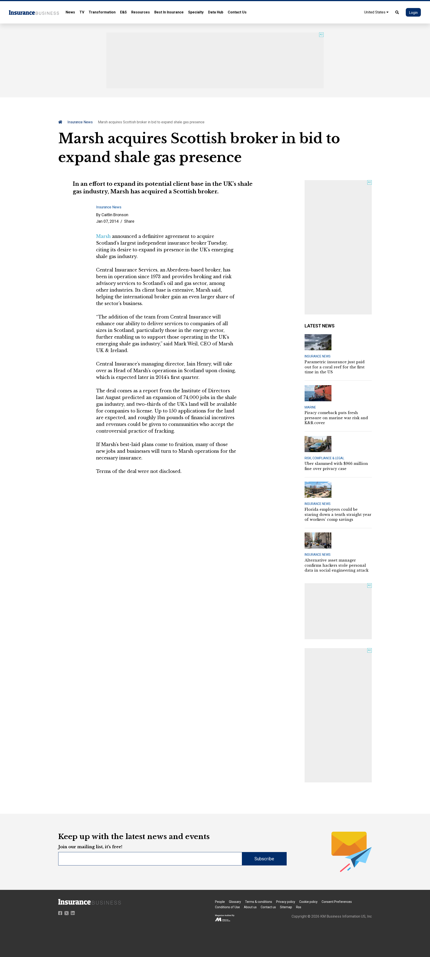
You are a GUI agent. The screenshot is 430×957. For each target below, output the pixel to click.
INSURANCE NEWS (318, 356)
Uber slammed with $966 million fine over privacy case (336, 466)
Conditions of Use (227, 907)
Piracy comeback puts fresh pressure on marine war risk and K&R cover (336, 417)
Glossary (235, 902)
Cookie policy (308, 902)
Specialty (196, 12)
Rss (298, 907)
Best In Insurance (169, 12)
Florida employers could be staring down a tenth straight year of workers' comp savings (338, 514)
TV (82, 12)
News (70, 12)
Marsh (103, 236)
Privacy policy (285, 902)
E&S (123, 12)
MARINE (310, 407)
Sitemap (286, 907)
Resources (140, 12)
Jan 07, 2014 (107, 221)
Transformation (102, 12)
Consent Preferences (337, 902)
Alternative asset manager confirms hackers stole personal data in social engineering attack (336, 565)
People (220, 902)
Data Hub (215, 12)
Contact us (268, 907)
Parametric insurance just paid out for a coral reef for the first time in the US (335, 367)
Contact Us (237, 12)
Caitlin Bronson (114, 214)
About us (250, 907)
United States (375, 12)
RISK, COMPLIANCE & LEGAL (324, 458)
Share (129, 221)
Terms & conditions (258, 902)
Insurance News (80, 122)
